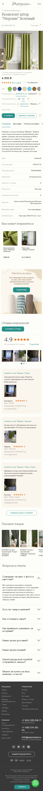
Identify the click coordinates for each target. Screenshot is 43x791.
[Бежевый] (24, 89)
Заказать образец (27, 116)
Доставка (17, 124)
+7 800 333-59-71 (31, 720)
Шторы (4, 693)
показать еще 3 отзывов (21, 513)
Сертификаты (7, 731)
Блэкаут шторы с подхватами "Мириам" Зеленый (27, 551)
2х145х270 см (21, 94)
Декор (4, 711)
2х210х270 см (34, 94)
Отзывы (25, 706)
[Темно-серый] (39, 89)
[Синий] (20, 89)
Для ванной (6, 696)
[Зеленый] (10, 89)
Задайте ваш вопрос (21, 754)
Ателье (24, 690)
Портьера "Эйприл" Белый (28, 249)
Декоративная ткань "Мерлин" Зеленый (9, 249)
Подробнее (34, 344)
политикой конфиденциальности (21, 781)
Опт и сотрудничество (8, 724)
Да (19, 99)
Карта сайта (6, 738)
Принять (22, 787)
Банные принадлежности (8, 700)
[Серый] (15, 89)
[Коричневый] (34, 89)
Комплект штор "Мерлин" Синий (17, 373)
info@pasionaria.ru (31, 737)
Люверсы (34, 104)
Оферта (5, 735)
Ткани (4, 704)
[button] (21, 363)
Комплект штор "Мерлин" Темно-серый (19, 467)
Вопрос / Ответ (28, 699)
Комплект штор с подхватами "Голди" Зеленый (9, 551)
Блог (24, 693)
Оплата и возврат (31, 124)
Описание (6, 124)
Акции (4, 690)
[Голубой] (29, 89)
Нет (23, 99)
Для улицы (6, 714)
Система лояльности (30, 709)
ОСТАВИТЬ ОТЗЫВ (13, 329)
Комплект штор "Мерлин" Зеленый (17, 421)
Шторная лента (23, 104)
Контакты (5, 728)
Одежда (5, 708)
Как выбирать (27, 702)
